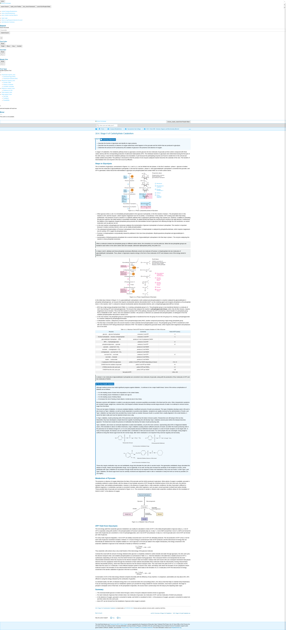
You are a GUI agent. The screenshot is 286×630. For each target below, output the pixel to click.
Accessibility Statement (146, 627)
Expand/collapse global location (190, 128)
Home (103, 129)
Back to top (98, 613)
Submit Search (5, 32)
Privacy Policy (125, 627)
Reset (2, 43)
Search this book (4, 27)
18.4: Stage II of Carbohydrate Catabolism (105, 608)
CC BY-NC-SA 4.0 (129, 608)
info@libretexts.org (176, 627)
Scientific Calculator (8, 86)
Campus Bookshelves (116, 129)
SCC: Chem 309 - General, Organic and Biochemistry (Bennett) (163, 129)
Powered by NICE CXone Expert (119, 624)
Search (98, 125)
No (120, 618)
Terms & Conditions (134, 627)
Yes (113, 618)
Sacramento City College (134, 129)
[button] (6, 98)
